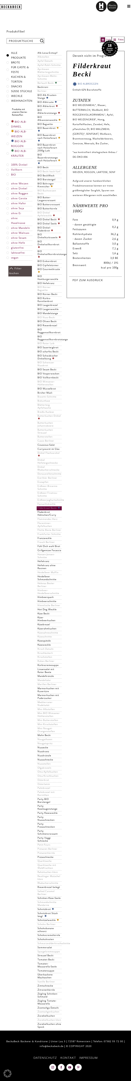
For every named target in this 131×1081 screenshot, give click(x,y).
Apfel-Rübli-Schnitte (49, 65)
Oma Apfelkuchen (48, 772)
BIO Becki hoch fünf (49, 172)
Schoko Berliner (47, 924)
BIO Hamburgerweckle (48, 278)
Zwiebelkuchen (46, 1016)
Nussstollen (44, 764)
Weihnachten (21, 101)
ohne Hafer (18, 203)
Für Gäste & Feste (20, 70)
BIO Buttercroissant (49, 205)
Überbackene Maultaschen (45, 976)
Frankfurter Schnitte (49, 534)
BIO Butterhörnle (47, 209)
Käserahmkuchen (47, 629)
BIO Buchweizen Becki (47, 192)
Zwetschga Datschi (48, 1008)
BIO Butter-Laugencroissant (47, 199)
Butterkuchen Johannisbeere (46, 424)
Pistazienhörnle (46, 853)
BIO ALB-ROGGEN (19, 144)
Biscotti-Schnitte (47, 397)
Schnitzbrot (45, 909)
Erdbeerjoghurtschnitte (50, 500)
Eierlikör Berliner (47, 478)
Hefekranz (43, 561)
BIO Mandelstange (48, 313)
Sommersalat (45, 948)
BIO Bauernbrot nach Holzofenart (48, 136)
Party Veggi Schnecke (44, 839)
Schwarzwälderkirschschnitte (50, 943)
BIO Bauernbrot (47, 128)
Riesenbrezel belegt (49, 887)
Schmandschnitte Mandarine (47, 904)
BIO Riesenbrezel (47, 326)
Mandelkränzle (46, 676)
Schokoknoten (46, 939)
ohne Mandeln (20, 228)
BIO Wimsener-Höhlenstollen (46, 383)
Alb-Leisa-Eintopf (47, 53)
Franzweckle (45, 538)
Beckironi (43, 87)
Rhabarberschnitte (48, 883)
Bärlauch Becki (46, 83)
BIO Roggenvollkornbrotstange (50, 338)
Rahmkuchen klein (48, 872)
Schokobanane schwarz (46, 930)
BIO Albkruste (46, 102)
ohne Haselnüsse (18, 221)
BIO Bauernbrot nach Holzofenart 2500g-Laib (47, 148)
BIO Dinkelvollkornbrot (48, 243)
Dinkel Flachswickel (49, 453)
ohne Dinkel (19, 188)
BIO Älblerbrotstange (48, 111)
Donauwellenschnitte (49, 474)
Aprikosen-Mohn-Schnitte (47, 77)
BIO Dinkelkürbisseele (48, 236)
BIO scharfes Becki (48, 352)
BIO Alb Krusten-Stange (47, 96)
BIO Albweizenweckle (48, 118)
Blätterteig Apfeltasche (44, 406)
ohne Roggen (19, 193)
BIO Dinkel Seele (47, 224)
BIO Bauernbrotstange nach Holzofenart (48, 158)
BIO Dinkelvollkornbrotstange (50, 253)
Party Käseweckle (48, 813)
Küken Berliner (46, 661)
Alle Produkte (18, 55)
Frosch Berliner (46, 542)
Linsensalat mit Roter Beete (46, 671)
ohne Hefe (18, 243)
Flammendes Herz (47, 519)
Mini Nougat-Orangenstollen (46, 730)
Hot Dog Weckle (47, 610)
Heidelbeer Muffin (48, 572)
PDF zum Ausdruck (87, 280)
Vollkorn (16, 170)
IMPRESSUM (88, 1058)
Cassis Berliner (46, 441)
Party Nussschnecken (46, 818)
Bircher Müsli (45, 393)
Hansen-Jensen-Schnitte (46, 556)
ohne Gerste (19, 198)
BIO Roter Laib (46, 343)
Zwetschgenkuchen (48, 1012)
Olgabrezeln (44, 768)
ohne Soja (17, 208)
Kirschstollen (45, 657)
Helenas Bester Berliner (46, 585)
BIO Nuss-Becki (46, 317)
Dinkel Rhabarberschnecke (49, 468)
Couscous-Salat (46, 445)
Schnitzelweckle (47, 920)
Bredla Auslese (46, 412)
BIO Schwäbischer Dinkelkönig (48, 357)
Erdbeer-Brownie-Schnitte (48, 487)
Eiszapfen (43, 482)
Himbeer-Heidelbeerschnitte (48, 592)
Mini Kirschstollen (48, 724)
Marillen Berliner (47, 684)
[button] (7, 1073)
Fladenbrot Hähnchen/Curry (47, 513)
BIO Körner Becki (47, 294)
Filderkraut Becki (47, 508)
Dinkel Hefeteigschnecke (48, 461)
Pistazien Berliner (47, 849)
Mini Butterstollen (48, 720)
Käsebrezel (44, 625)
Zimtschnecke (45, 986)
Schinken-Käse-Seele (49, 898)
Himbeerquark (46, 597)
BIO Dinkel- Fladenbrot (44, 229)
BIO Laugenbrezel (48, 305)
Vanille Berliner (46, 982)
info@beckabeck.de (51, 1046)
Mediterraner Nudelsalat (45, 704)
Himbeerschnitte (47, 601)
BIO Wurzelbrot (47, 389)
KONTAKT (68, 1058)
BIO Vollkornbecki (48, 378)
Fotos (121, 39)
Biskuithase (44, 401)
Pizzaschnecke (46, 857)
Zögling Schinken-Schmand (48, 995)
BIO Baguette (45, 124)
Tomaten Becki (46, 960)
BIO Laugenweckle (48, 309)
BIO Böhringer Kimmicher (46, 185)
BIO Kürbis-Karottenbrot (45, 300)
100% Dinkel (19, 165)
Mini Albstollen (46, 709)
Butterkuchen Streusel (45, 431)
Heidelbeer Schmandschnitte (47, 578)
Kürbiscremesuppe (48, 665)
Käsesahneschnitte (48, 633)
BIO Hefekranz (46, 283)
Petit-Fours (44, 845)
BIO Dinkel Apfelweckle (45, 214)
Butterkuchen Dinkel (49, 416)
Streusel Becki (46, 956)
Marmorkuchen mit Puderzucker (48, 697)
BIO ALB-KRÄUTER (19, 153)
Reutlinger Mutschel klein (49, 878)
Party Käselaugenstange (47, 807)
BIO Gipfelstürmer (48, 265)
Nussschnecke (45, 760)
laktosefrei (18, 253)
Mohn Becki (44, 735)
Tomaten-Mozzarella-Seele (47, 965)
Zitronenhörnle (46, 990)
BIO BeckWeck (46, 176)
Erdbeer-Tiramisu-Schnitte (48, 494)
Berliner (42, 91)
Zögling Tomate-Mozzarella (47, 1002)
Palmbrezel (44, 788)
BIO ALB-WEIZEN (19, 134)
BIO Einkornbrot (47, 261)
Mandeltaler (44, 680)
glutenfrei (17, 248)
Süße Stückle (21, 91)
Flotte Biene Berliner (49, 530)
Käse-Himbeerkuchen (46, 619)
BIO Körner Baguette (44, 289)
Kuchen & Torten (18, 79)
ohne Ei (16, 213)
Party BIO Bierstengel (44, 800)
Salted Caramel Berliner (46, 893)
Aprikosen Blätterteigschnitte (48, 70)
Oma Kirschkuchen (48, 776)
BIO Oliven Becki (47, 321)
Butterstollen (45, 437)
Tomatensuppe (46, 971)
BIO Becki (43, 167)
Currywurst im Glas (49, 449)
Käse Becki (44, 614)
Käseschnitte (45, 637)
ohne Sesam (18, 238)
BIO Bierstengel (46, 180)
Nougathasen (45, 739)
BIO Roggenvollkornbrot (49, 331)
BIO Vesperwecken (48, 374)
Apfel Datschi (45, 61)
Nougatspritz (45, 743)
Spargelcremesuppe (49, 952)
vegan (15, 258)
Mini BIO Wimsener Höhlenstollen (49, 715)
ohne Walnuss (20, 233)
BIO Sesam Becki (47, 370)
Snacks (16, 86)
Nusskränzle (44, 756)
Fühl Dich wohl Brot (49, 546)
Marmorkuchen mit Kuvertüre (48, 690)
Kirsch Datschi (46, 649)
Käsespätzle (44, 641)
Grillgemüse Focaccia (49, 550)
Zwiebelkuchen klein (49, 1020)
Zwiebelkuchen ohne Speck (49, 1025)
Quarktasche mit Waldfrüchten (47, 866)
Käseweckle (44, 645)
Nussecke (43, 748)
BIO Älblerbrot (46, 106)
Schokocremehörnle (49, 935)
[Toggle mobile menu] (129, 6)
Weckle (17, 96)
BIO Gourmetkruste (49, 269)
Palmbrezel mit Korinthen (46, 793)
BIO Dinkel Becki (47, 220)
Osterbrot (43, 780)
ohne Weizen (19, 184)
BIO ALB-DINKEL (19, 124)
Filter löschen (15, 271)
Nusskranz (43, 752)
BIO (13, 175)
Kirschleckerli (45, 653)
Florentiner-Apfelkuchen (45, 525)
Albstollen (43, 57)
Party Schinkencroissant (48, 832)
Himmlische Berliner (49, 605)
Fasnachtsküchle (47, 504)
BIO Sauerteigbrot (48, 348)
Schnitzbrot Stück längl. (48, 915)
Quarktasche (45, 861)
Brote (15, 63)
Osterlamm (44, 784)
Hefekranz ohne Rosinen (47, 567)
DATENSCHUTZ (45, 1058)
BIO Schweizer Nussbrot (46, 364)
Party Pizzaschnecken (46, 825)
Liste (108, 39)
